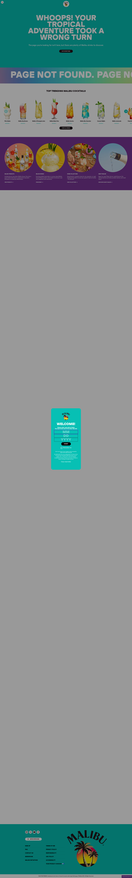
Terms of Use (75, 454)
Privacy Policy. (59, 455)
